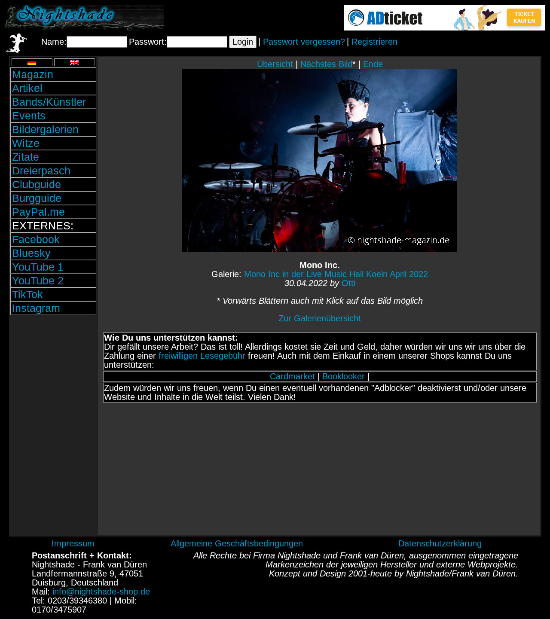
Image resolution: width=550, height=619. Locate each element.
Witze (26, 143)
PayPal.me (38, 212)
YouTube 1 (38, 267)
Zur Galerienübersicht (319, 318)
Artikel (27, 88)
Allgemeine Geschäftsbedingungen (237, 543)
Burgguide (36, 198)
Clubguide (36, 184)
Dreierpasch (41, 171)
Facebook (36, 239)
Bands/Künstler (49, 102)
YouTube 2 (38, 280)
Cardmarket (292, 376)
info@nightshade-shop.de (101, 591)
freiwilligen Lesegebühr (202, 355)
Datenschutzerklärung (440, 543)
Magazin (32, 74)
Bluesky (31, 253)
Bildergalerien (45, 129)
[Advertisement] (53, 375)
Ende (373, 64)
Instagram (36, 308)
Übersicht (275, 64)
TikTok (27, 294)
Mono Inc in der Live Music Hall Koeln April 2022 (336, 274)
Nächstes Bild (326, 64)
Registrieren (374, 41)
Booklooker (343, 376)
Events (29, 116)
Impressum (73, 543)
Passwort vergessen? (304, 41)
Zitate (25, 157)
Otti (348, 283)
